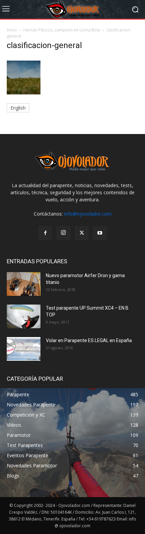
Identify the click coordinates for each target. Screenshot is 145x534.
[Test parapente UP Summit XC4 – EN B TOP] (23, 316)
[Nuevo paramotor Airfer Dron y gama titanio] (23, 284)
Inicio (12, 30)
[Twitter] (81, 233)
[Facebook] (45, 233)
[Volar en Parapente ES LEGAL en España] (23, 349)
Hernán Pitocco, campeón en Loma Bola (61, 30)
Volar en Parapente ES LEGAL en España (89, 340)
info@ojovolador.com (88, 213)
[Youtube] (100, 233)
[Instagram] (63, 233)
